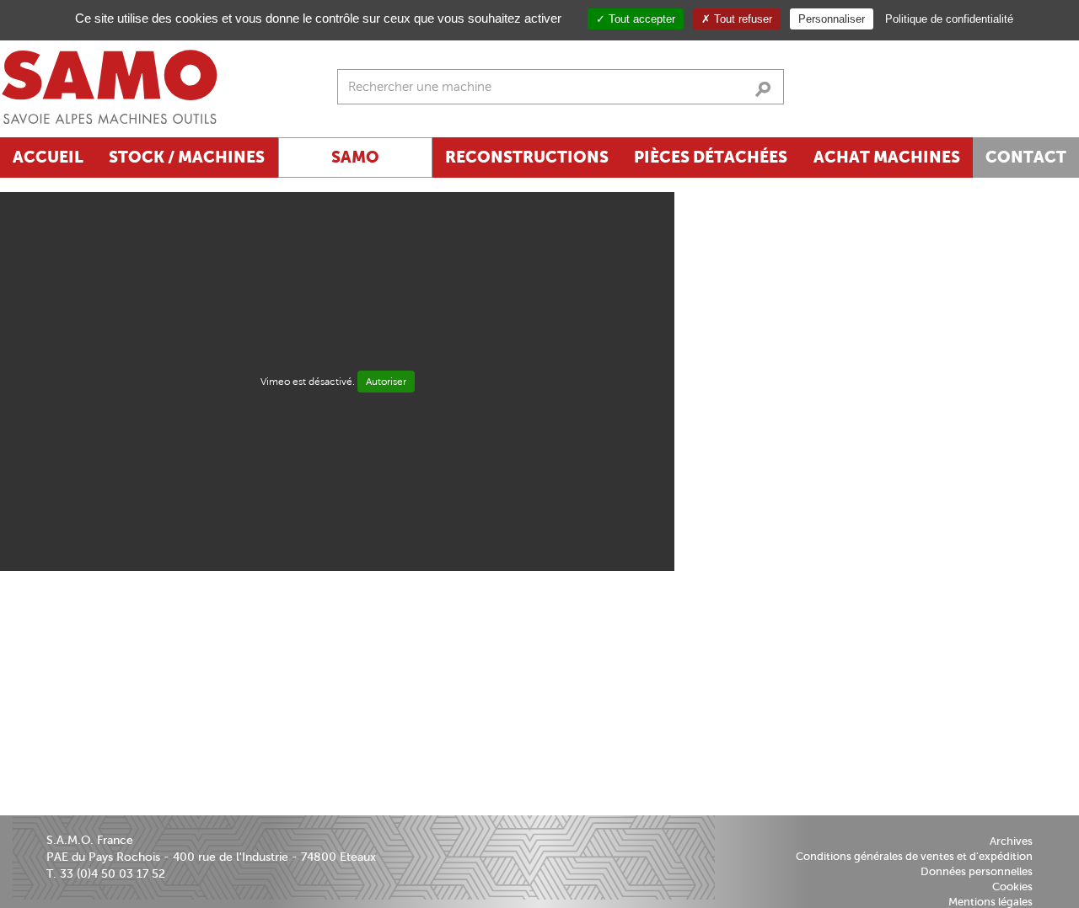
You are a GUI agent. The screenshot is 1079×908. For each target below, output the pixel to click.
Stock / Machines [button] (187, 157)
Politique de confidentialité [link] (949, 19)
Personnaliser (831, 19)
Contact (1025, 157)
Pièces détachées (710, 157)
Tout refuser (741, 19)
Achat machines (886, 157)
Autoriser (386, 381)
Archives (1011, 841)
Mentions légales (990, 901)
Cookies (1012, 886)
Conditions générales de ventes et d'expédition (914, 856)
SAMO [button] (355, 157)
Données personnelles (977, 871)
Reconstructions (527, 157)
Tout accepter (640, 19)
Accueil (48, 157)
